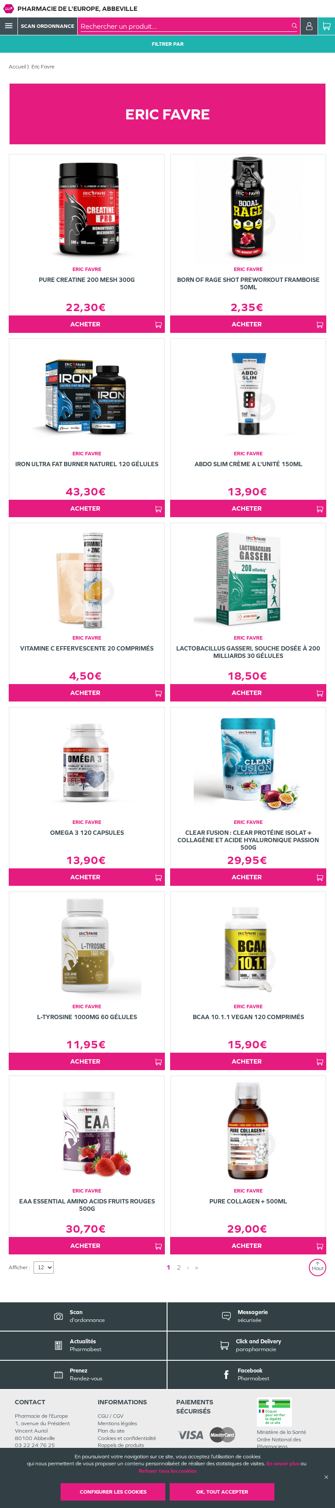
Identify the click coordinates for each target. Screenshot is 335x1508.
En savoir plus (283, 1464)
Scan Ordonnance (47, 26)
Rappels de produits (121, 1445)
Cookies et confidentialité (127, 1438)
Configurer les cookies (113, 1492)
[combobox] (186, 26)
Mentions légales (117, 1423)
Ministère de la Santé (281, 1432)
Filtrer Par (168, 44)
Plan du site (111, 1431)
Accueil (17, 67)
